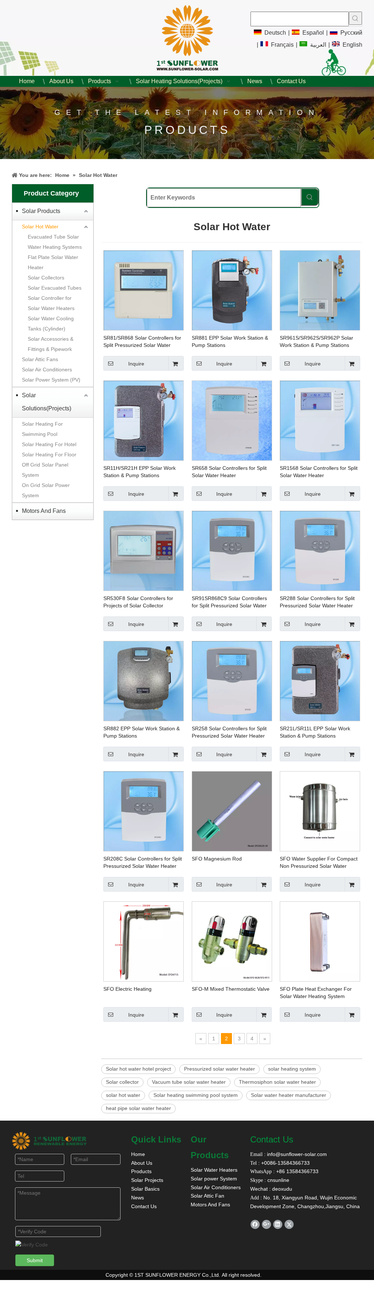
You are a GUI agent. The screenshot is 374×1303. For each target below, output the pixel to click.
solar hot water (123, 1095)
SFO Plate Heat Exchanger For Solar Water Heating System (316, 992)
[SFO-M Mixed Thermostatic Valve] (232, 941)
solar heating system (292, 1069)
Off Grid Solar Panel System (45, 470)
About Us (141, 1163)
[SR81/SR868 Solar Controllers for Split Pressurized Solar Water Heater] (143, 290)
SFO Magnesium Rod (217, 859)
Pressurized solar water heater (219, 1069)
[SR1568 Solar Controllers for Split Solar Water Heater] (320, 420)
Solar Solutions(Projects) (46, 401)
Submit (35, 1260)
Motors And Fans (44, 511)
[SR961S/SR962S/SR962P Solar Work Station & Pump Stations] (320, 290)
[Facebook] (255, 1224)
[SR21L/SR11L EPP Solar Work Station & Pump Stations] (320, 681)
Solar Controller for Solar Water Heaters (51, 303)
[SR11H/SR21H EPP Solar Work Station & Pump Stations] (143, 420)
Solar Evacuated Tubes (54, 288)
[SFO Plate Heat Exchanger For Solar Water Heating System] (320, 941)
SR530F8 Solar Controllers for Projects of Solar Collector (138, 601)
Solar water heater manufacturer (288, 1095)
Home (138, 1154)
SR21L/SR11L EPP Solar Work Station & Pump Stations (315, 732)
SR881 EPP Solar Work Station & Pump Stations (230, 341)
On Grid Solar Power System (46, 490)
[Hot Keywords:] (355, 18)
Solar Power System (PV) (51, 380)
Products (141, 1171)
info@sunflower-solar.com (296, 1154)
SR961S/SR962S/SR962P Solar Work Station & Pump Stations (316, 341)
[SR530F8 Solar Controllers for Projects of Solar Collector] (143, 550)
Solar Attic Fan (207, 1196)
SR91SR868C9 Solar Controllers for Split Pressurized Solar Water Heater (229, 602)
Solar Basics (145, 1189)
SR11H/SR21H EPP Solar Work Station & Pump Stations (139, 471)
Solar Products (41, 211)
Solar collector (122, 1082)
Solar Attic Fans (40, 359)
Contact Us (144, 1206)
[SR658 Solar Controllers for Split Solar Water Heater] (232, 420)
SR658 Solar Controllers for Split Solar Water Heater (229, 471)
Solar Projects (147, 1180)
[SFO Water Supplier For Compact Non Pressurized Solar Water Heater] (320, 811)
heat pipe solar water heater (138, 1108)
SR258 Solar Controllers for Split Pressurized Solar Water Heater (229, 732)
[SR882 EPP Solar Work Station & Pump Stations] (143, 681)
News (137, 1197)
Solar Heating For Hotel (49, 444)
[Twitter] (289, 1224)
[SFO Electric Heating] (143, 941)
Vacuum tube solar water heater (189, 1082)
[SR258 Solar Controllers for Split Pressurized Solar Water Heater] (232, 681)
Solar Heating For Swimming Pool (42, 429)
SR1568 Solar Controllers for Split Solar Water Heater (319, 471)
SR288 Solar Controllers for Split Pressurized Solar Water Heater (317, 601)
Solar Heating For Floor (49, 454)
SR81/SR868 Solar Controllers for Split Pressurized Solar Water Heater (142, 342)
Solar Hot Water (40, 226)
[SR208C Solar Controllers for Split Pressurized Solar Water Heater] (143, 811)
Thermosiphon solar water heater (277, 1082)
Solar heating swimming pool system (195, 1095)
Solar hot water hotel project (138, 1069)
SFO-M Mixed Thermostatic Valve (231, 989)
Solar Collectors (46, 278)
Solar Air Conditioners (47, 369)
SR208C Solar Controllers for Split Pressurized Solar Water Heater (142, 862)
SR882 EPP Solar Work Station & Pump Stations (141, 732)
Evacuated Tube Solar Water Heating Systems (55, 242)
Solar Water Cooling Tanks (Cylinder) (51, 324)
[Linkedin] (277, 1224)
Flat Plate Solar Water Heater (53, 262)
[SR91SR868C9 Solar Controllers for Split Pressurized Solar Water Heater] (232, 550)
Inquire (136, 364)
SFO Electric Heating (127, 989)
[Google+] (266, 1224)
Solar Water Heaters (214, 1170)
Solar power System (214, 1179)
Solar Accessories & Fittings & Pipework (50, 344)
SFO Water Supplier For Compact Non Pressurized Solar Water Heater (319, 863)
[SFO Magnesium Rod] (232, 811)
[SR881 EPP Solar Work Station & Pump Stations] (232, 290)
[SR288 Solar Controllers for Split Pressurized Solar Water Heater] (320, 550)
